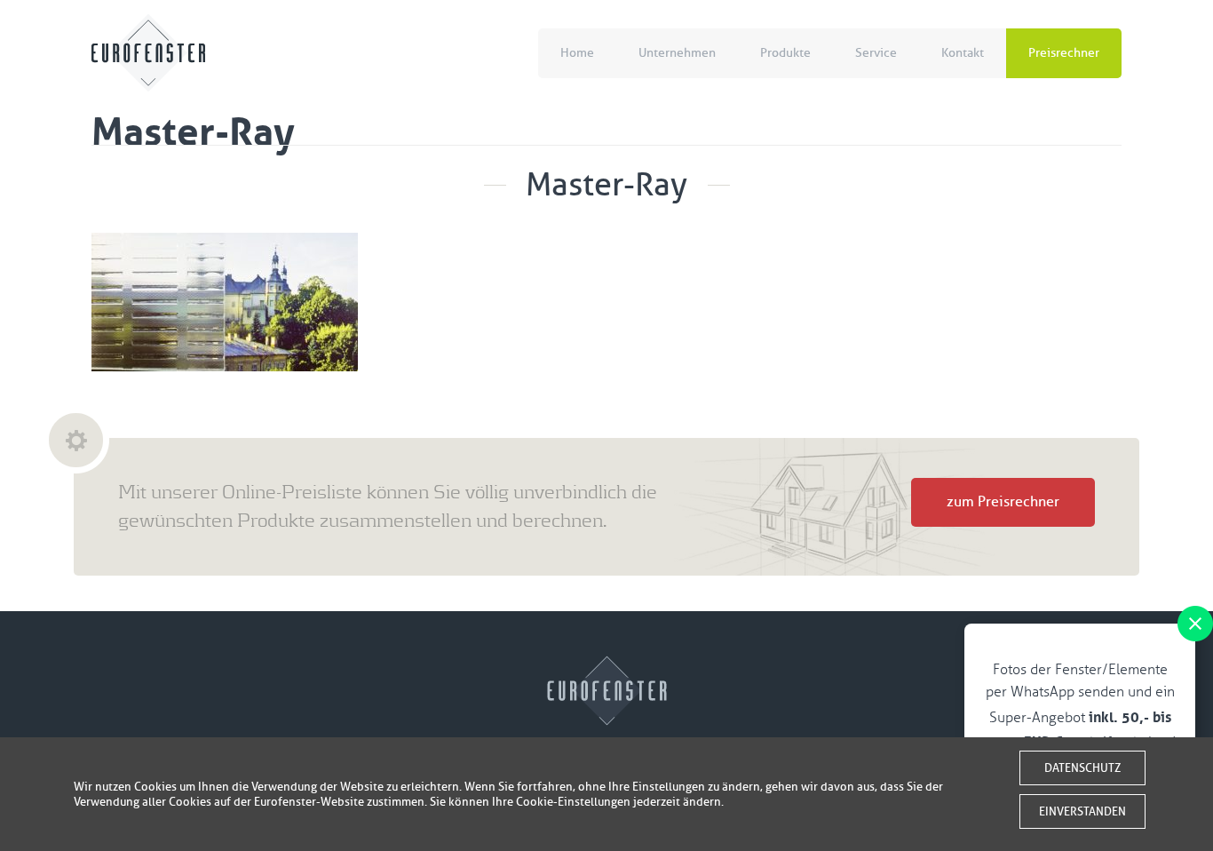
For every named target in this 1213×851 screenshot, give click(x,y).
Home (577, 52)
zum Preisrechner (1003, 502)
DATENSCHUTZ (1082, 767)
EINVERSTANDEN (1082, 811)
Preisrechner (1063, 52)
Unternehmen (677, 52)
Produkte (785, 52)
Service (876, 52)
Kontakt (962, 52)
